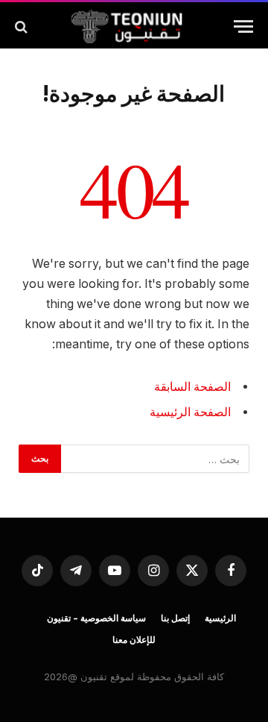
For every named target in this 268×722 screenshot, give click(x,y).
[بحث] (23, 26)
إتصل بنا (175, 618)
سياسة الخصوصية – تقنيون (96, 618)
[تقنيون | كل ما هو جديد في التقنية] (126, 26)
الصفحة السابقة (192, 387)
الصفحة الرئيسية (190, 412)
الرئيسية (220, 618)
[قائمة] (243, 26)
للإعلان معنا (134, 639)
